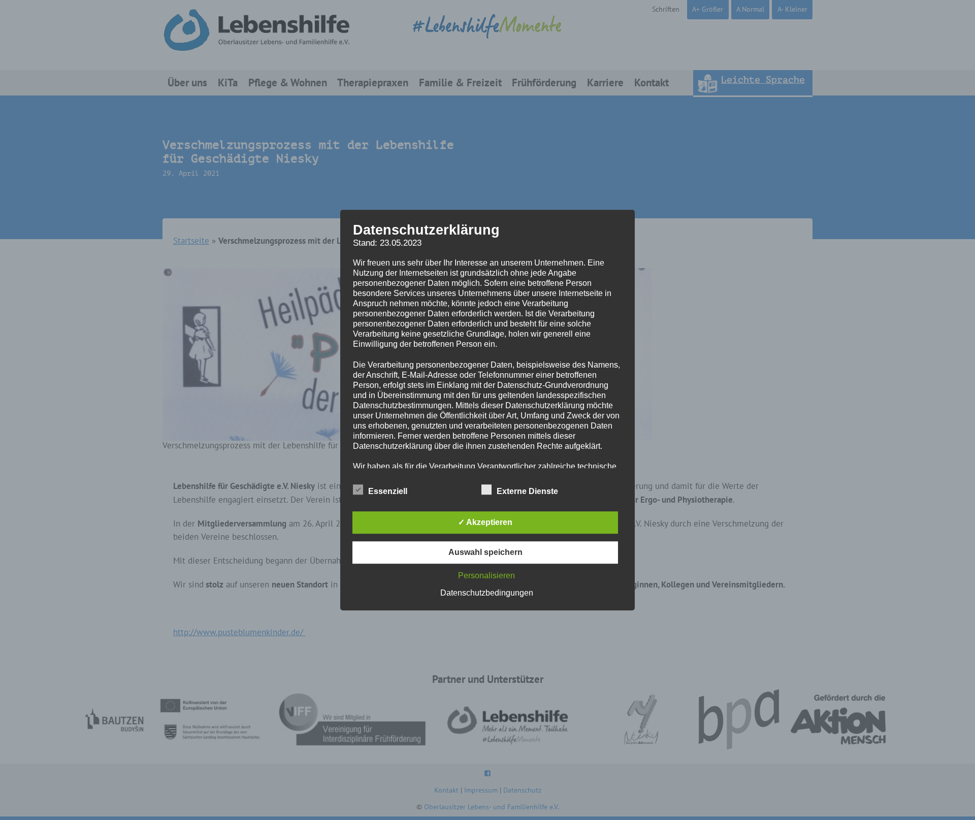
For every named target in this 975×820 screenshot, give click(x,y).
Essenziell (387, 491)
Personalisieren (486, 575)
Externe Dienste (527, 491)
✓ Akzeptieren (485, 522)
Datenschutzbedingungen (486, 592)
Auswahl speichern (485, 552)
